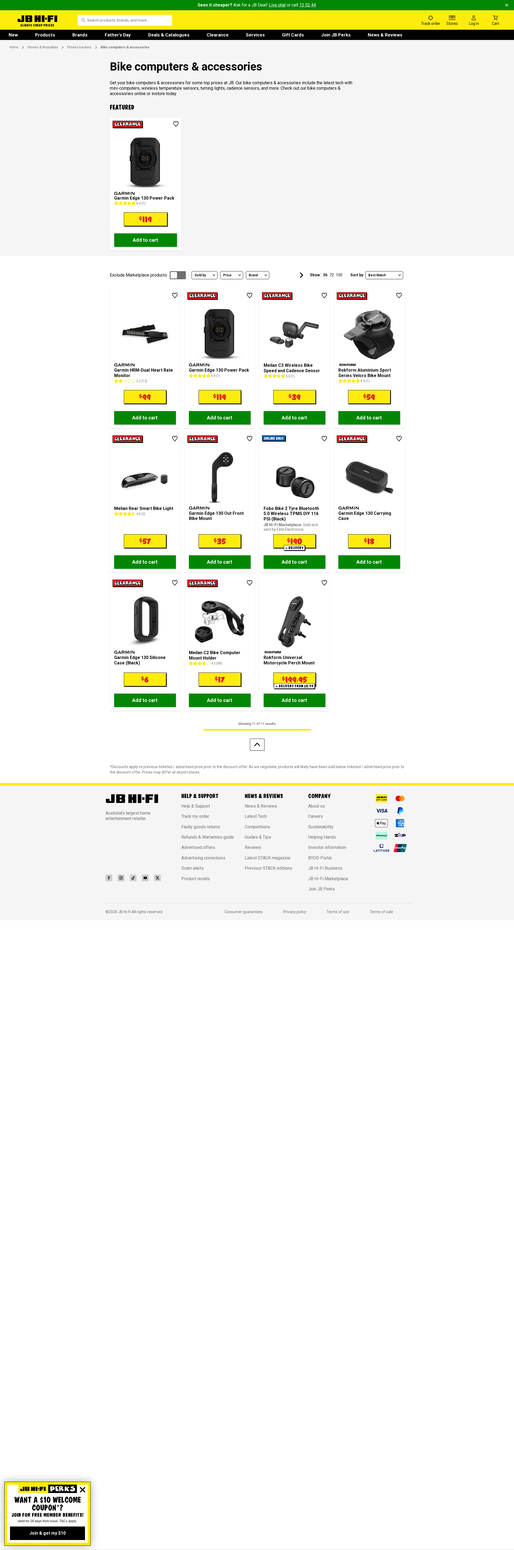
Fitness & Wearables (43, 47)
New (13, 35)
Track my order (195, 816)
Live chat (277, 5)
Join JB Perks (335, 35)
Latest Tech (256, 816)
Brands (79, 35)
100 (339, 275)
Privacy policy (294, 912)
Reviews (253, 847)
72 (331, 275)
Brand (253, 275)
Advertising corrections (203, 857)
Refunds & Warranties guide (207, 837)
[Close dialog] (82, 1489)
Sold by (200, 275)
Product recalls (195, 878)
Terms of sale (381, 912)
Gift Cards (293, 35)
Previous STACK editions (268, 868)
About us (316, 806)
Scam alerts (192, 868)
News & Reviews (385, 35)
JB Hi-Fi (125, 912)
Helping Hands (322, 837)
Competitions (257, 826)
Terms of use (337, 912)
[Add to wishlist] (176, 124)
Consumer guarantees (243, 912)
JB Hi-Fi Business (325, 868)
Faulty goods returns (200, 826)
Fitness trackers (79, 47)
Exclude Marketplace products (138, 275)
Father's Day (118, 35)
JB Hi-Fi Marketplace (328, 878)
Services (255, 35)
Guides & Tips (258, 837)
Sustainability (320, 826)
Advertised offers (198, 847)
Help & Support (195, 806)
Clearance (218, 35)
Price (227, 275)
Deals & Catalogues (168, 35)
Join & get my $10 (47, 1533)
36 (325, 275)
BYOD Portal (320, 857)
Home (13, 47)
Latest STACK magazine (267, 857)
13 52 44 (307, 5)
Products (45, 35)
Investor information (327, 847)
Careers (315, 816)
